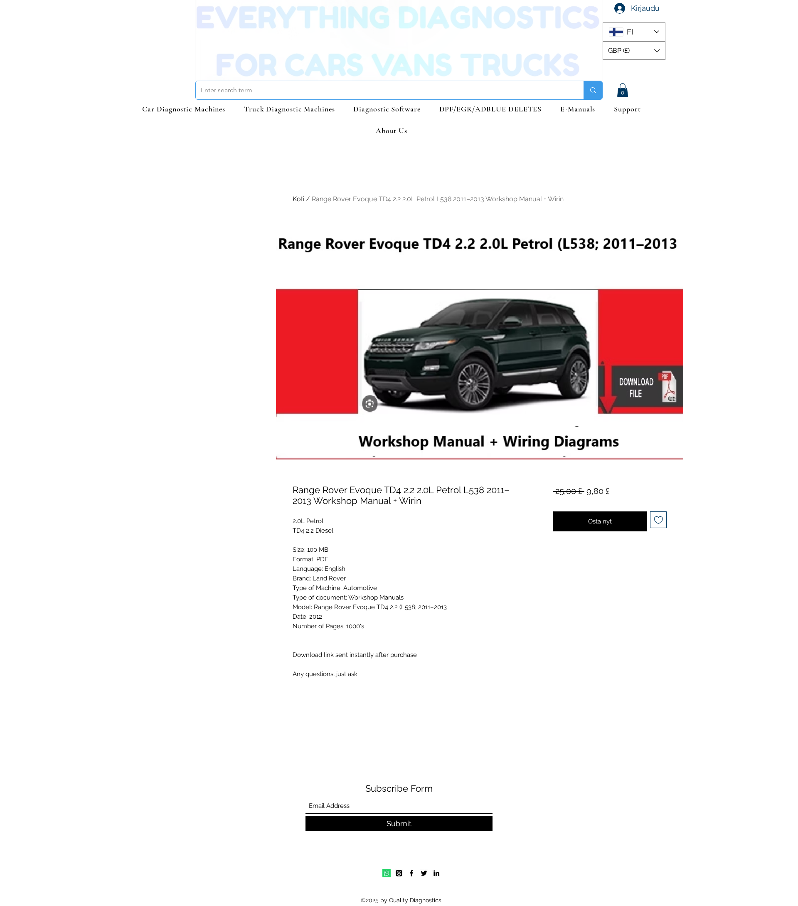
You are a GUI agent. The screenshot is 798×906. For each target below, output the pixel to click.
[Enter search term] (593, 90)
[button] (634, 50)
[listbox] (634, 50)
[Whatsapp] (386, 873)
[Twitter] (424, 873)
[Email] (399, 873)
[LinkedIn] (436, 873)
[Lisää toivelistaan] (658, 519)
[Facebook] (411, 873)
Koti (298, 199)
